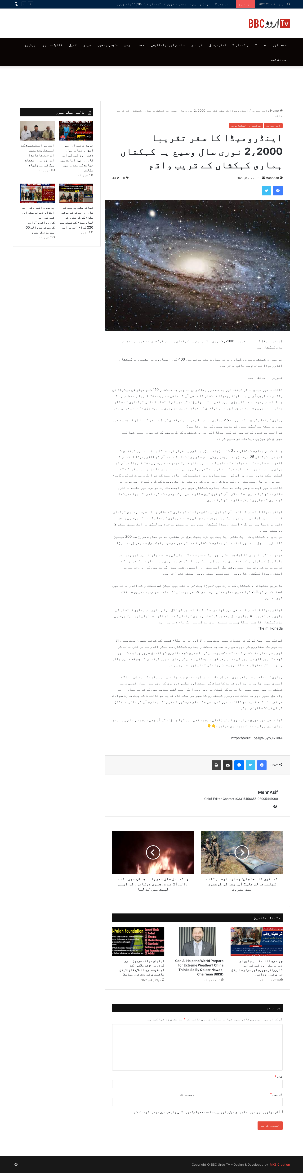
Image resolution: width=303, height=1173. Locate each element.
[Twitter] (266, 190)
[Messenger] (239, 765)
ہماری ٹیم (279, 59)
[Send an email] (263, 178)
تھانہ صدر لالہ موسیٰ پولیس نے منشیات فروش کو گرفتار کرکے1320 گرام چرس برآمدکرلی (167, 4)
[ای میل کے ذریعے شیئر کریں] (227, 765)
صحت (141, 45)
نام (279, 1076)
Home (275, 110)
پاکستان (242, 45)
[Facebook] (278, 190)
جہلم (262, 45)
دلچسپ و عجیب (108, 45)
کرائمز (197, 45)
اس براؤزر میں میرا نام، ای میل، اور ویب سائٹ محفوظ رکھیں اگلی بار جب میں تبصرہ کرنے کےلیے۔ (204, 1112)
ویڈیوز (30, 45)
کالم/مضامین (52, 45)
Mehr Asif (272, 178)
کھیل (73, 45)
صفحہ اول (280, 45)
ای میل (276, 1094)
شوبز (87, 45)
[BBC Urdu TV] (269, 23)
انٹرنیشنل (217, 45)
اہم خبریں (259, 110)
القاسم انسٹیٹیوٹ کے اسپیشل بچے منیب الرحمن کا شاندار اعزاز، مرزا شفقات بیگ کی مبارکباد (38, 155)
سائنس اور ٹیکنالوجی (168, 45)
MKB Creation (279, 1164)
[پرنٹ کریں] (216, 765)
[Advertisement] (151, 82)
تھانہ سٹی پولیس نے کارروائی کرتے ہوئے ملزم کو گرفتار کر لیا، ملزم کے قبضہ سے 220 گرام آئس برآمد (76, 217)
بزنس (128, 45)
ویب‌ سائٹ (187, 1094)
